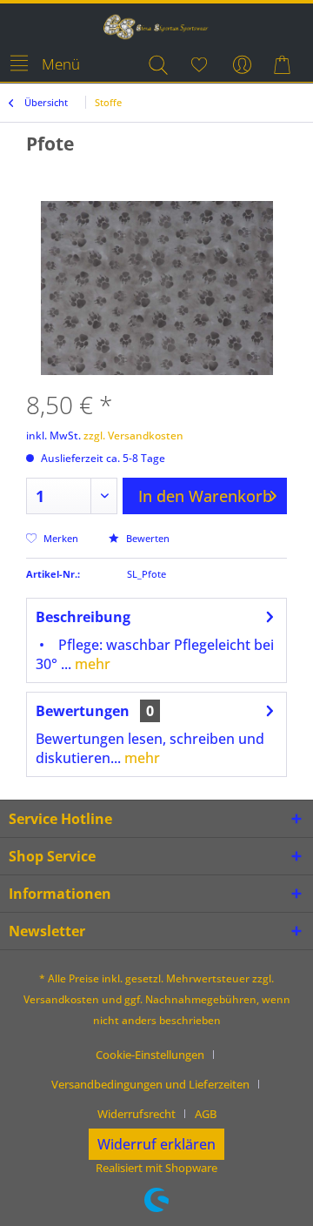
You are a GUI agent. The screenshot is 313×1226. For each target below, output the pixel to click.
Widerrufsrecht (136, 1114)
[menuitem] (44, 64)
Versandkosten (61, 999)
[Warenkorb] (285, 64)
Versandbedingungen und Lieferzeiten (150, 1084)
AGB (205, 1114)
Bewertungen (83, 710)
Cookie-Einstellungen (150, 1054)
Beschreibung (83, 616)
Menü (61, 64)
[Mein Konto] (242, 64)
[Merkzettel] (200, 64)
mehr (90, 663)
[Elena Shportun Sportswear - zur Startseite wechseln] (156, 26)
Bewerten (146, 538)
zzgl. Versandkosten (133, 435)
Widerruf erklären (156, 1144)
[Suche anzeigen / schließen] (157, 64)
